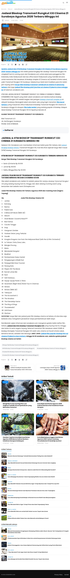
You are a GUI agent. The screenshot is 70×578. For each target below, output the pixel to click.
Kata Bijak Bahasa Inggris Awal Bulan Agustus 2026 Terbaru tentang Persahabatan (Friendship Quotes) (50, 439)
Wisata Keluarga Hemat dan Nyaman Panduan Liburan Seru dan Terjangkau (31, 490)
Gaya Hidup (11, 536)
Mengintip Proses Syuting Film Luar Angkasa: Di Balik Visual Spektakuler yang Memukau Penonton (17, 405)
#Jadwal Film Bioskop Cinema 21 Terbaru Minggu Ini (51, 348)
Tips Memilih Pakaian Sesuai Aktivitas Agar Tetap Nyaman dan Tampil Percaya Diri (33, 484)
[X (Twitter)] (12, 64)
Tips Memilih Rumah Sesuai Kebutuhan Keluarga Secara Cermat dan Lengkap (32, 463)
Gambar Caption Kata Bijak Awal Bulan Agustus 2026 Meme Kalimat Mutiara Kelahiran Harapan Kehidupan (16, 439)
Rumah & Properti (12, 461)
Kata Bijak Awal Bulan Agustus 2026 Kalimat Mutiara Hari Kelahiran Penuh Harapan (50, 405)
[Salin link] (26, 64)
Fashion (10, 481)
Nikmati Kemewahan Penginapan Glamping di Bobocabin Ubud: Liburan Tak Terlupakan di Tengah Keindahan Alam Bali (38, 531)
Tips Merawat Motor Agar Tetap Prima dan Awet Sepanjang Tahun (28, 504)
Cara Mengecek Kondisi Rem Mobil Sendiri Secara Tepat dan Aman (28, 559)
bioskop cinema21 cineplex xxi (51, 99)
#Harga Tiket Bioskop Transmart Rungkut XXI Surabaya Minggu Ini (20, 345)
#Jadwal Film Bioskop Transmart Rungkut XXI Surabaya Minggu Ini (20, 355)
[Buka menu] (67, 3)
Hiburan (10, 9)
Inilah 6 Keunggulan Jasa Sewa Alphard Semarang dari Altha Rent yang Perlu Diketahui (35, 545)
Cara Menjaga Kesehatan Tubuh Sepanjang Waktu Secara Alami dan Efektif (31, 477)
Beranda (3, 9)
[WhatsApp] (15, 64)
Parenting (10, 495)
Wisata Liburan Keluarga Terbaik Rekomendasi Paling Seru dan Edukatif (30, 456)
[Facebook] (8, 64)
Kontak (67, 575)
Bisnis (9, 468)
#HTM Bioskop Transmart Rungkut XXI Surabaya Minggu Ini (18, 348)
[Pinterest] (22, 64)
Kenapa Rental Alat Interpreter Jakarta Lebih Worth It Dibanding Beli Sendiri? (32, 470)
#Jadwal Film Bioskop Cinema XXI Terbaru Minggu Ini (17, 351)
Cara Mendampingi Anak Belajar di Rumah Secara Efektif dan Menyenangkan (31, 497)
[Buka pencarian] (63, 2)
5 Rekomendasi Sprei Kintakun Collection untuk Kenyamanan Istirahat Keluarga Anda (34, 538)
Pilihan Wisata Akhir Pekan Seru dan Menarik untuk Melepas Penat (28, 518)
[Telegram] (19, 64)
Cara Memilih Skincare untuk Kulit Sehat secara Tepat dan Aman (28, 511)
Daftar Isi (9, 130)
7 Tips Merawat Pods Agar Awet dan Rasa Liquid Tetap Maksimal (28, 552)
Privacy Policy (58, 575)
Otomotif (10, 502)
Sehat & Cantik (12, 474)
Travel (9, 454)
